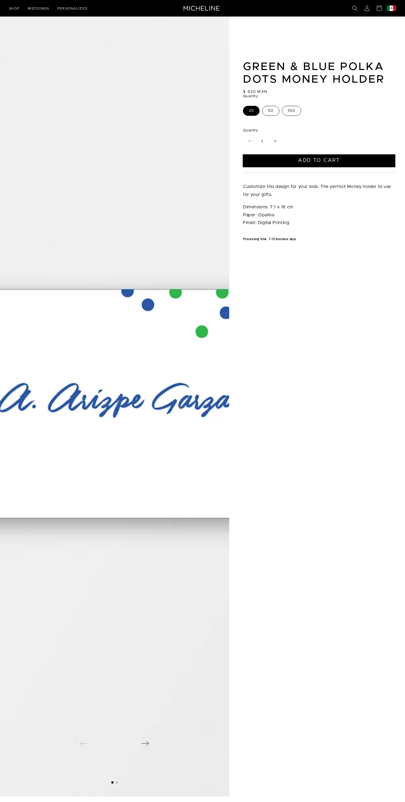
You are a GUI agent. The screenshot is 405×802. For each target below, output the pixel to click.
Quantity (250, 130)
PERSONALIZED (72, 8)
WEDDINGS (38, 8)
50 (271, 111)
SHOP (14, 8)
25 (251, 111)
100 (291, 111)
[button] (355, 8)
